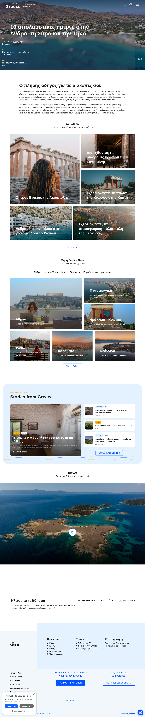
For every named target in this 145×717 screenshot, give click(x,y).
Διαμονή (102, 600)
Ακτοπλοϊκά (129, 600)
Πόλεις (37, 272)
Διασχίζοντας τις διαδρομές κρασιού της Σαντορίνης (106, 157)
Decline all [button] (26, 706)
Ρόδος (52, 649)
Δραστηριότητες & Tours (88, 649)
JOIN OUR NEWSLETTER (71, 683)
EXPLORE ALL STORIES (109, 453)
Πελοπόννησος (55, 651)
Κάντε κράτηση (114, 639)
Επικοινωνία (15, 684)
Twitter (70, 704)
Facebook (62, 705)
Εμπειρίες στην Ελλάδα (87, 646)
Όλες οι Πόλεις (72, 366)
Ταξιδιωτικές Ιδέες (85, 643)
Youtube (75, 705)
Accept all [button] (11, 706)
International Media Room (20, 688)
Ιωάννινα (107, 351)
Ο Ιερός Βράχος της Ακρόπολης (42, 197)
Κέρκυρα (52, 646)
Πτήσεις (113, 600)
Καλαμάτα (66, 351)
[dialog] (19, 703)
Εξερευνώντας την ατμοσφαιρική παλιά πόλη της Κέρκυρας (101, 228)
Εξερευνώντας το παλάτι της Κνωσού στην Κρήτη (107, 195)
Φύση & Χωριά (51, 272)
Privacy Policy (16, 677)
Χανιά (20, 348)
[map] (124, 4)
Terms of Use (15, 673)
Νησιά (64, 272)
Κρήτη (51, 643)
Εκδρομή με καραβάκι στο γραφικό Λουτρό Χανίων (37, 231)
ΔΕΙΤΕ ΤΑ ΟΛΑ (72, 248)
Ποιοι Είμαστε (15, 681)
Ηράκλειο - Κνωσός (106, 320)
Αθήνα (21, 319)
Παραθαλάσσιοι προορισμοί (97, 272)
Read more (16, 702)
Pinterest (79, 705)
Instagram (66, 705)
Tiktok (83, 704)
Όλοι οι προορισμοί (57, 654)
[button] (19, 711)
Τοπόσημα (75, 272)
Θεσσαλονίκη (101, 290)
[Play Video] (72, 532)
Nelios (132, 714)
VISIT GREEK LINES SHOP (118, 683)
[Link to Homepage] (13, 9)
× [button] (34, 694)
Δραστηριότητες (86, 600)
